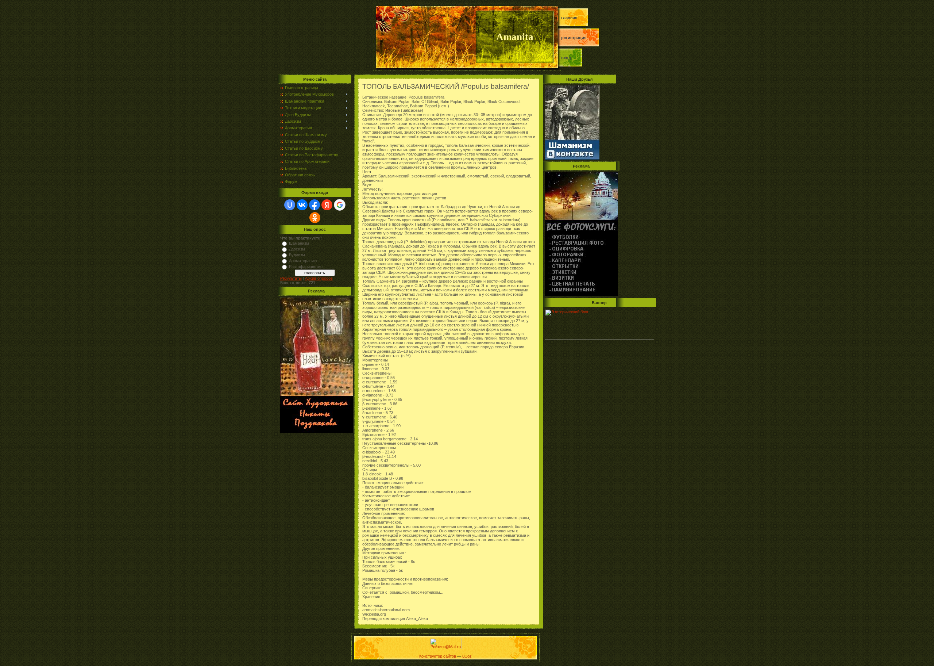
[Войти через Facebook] (314, 204)
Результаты (291, 278)
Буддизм (297, 255)
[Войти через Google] (340, 205)
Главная (569, 17)
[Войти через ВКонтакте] (302, 204)
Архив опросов (319, 278)
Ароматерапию (303, 261)
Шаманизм (299, 243)
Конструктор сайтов (437, 656)
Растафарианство (306, 266)
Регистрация (573, 37)
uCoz (467, 656)
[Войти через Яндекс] (326, 204)
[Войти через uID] (289, 204)
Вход (566, 58)
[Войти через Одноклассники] (314, 217)
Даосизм (297, 249)
